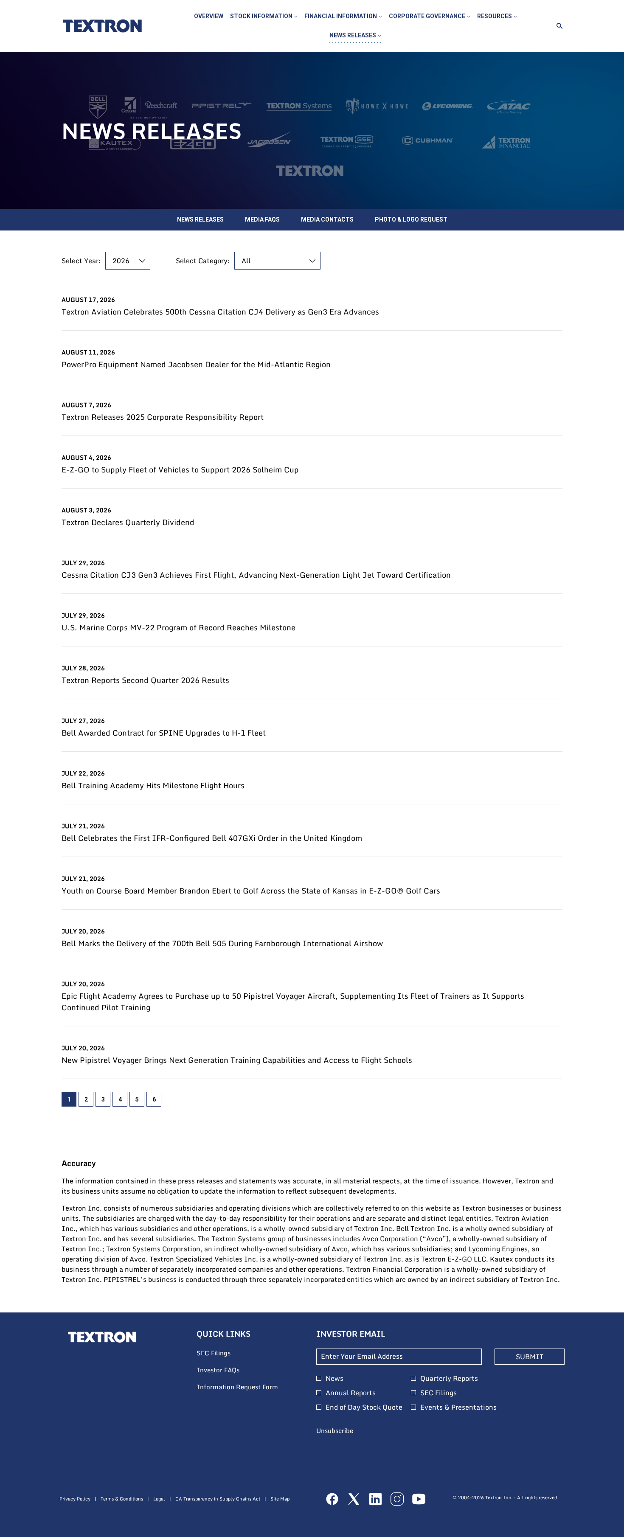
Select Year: (81, 261)
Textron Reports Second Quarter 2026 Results (145, 680)
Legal (159, 1499)
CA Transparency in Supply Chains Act (217, 1499)
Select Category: (203, 261)
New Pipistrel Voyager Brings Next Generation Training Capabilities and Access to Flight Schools (237, 1060)
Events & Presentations (458, 1407)
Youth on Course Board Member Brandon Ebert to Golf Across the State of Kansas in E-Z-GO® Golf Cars (251, 890)
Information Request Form (248, 1387)
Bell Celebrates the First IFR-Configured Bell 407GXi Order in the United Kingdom (212, 838)
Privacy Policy (74, 1499)
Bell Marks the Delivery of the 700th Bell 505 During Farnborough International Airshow (222, 943)
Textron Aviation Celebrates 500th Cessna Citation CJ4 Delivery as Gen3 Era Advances (220, 312)
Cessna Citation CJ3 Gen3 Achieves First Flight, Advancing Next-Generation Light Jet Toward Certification (256, 575)
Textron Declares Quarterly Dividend (128, 522)
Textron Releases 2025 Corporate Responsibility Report (163, 417)
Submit (529, 1356)
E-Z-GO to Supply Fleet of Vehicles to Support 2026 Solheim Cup (180, 469)
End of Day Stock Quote (364, 1407)
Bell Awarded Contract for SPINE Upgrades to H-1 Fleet (164, 733)
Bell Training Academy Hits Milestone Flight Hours (153, 785)
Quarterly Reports (449, 1378)
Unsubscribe (334, 1430)
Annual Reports (351, 1393)
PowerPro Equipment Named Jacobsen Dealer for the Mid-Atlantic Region (196, 364)
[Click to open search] (557, 26)
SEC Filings (225, 1353)
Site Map (280, 1499)
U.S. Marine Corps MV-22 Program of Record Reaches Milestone (178, 627)
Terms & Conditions (122, 1499)
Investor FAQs (229, 1370)
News (334, 1378)
